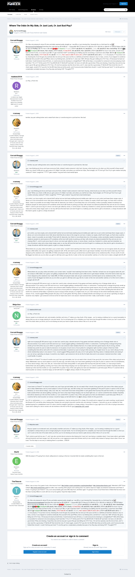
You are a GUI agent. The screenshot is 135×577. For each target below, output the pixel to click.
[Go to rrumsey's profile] (16, 122)
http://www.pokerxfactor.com (102, 485)
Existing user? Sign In (110, 3)
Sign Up (123, 3)
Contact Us (67, 574)
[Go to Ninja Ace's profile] (16, 315)
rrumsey (16, 113)
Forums (10, 14)
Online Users (34, 14)
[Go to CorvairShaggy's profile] (11, 32)
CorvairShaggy (21, 31)
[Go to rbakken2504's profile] (16, 86)
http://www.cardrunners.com (39, 487)
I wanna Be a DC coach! (82, 406)
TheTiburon (16, 481)
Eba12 (16, 452)
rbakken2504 (16, 77)
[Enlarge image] (113, 44)
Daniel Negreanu (23, 9)
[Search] (126, 9)
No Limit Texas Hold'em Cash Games (36, 33)
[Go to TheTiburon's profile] (16, 491)
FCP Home (12, 9)
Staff (25, 14)
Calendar (18, 14)
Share (109, 31)
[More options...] (124, 40)
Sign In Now (95, 552)
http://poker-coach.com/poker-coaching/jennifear (77, 485)
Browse (33, 9)
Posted (32, 40)
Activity (41, 9)
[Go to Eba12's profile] (16, 461)
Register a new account (39, 552)
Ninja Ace (16, 304)
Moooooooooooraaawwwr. (34, 46)
